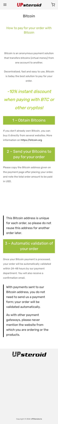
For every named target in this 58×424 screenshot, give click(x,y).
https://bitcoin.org (31, 140)
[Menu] (5, 4)
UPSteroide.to (36, 419)
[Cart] (53, 4)
